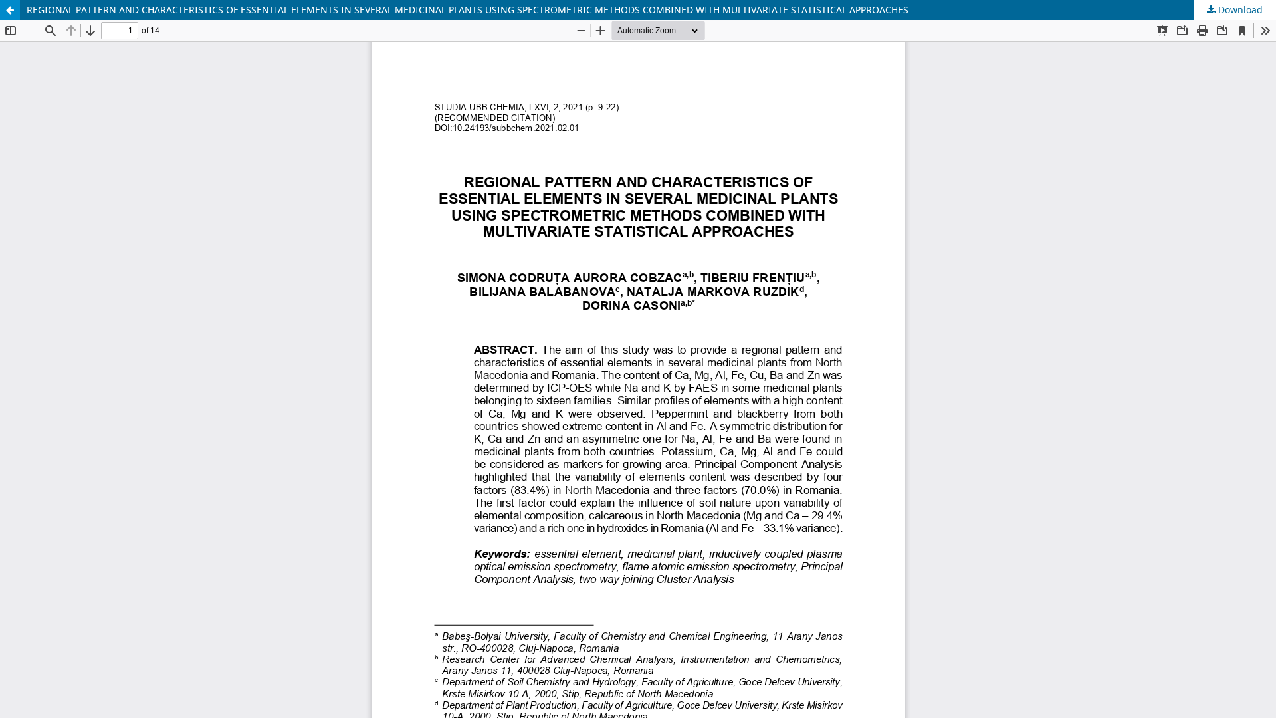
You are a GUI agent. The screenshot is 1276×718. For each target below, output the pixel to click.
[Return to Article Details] (10, 10)
